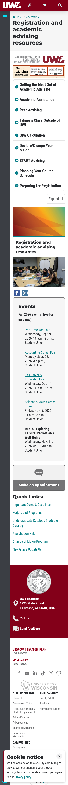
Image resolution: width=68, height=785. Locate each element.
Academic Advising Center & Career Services (33, 17)
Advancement (20, 722)
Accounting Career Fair (40, 352)
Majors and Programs (27, 513)
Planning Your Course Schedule (36, 173)
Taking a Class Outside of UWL (40, 122)
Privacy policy (23, 777)
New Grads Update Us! (27, 549)
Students (44, 703)
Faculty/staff (47, 698)
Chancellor (19, 698)
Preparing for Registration (40, 186)
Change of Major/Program (30, 541)
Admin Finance (21, 717)
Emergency (19, 747)
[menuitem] (25, 699)
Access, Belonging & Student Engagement (24, 710)
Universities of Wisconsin (20, 735)
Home (19, 17)
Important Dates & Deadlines (32, 505)
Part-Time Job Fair (37, 330)
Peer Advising (31, 110)
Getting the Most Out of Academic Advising (38, 86)
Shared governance (23, 728)
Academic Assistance (37, 99)
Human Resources (50, 708)
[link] (39, 478)
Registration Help (24, 533)
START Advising (32, 160)
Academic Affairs (22, 703)
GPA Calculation (32, 135)
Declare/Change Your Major (36, 147)
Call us (24, 618)
